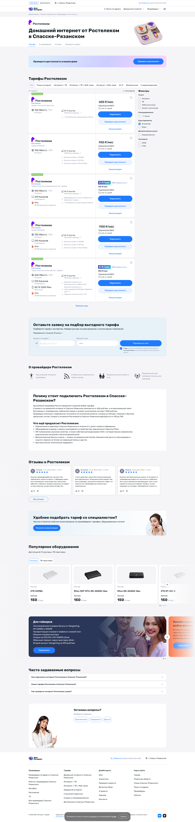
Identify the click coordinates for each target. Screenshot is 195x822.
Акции (147, 116)
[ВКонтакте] (159, 816)
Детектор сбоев (106, 787)
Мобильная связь (148, 105)
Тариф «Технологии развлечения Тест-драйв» (49, 186)
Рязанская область (142, 779)
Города (137, 775)
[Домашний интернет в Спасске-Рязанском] (35, 9)
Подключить (115, 114)
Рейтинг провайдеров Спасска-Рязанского (43, 783)
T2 (30, 796)
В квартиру (146, 124)
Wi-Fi (121, 85)
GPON (144, 143)
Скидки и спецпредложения (76, 798)
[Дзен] (164, 816)
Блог (101, 775)
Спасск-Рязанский (48, 14)
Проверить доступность (148, 61)
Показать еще (82, 306)
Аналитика (103, 779)
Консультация (115, 129)
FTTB (144, 146)
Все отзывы (38, 499)
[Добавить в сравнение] (131, 97)
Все (32, 85)
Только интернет (44, 85)
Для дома (34, 3)
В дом (144, 127)
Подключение (81, 719)
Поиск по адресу (113, 9)
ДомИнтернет (34, 14)
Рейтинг (137, 795)
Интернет (146, 99)
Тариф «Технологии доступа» (42, 105)
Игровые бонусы (148, 135)
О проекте (103, 791)
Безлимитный (132, 85)
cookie (114, 817)
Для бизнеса (45, 3)
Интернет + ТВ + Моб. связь (82, 85)
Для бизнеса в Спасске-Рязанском (79, 802)
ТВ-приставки (46, 561)
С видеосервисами (149, 85)
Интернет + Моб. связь (106, 85)
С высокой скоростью (73, 794)
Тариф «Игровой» (38, 146)
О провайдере (45, 44)
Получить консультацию (47, 528)
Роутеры (33, 561)
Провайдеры (152, 9)
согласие (93, 817)
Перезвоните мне (140, 343)
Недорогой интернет (73, 790)
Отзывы (58, 44)
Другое (107, 719)
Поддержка (96, 719)
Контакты (103, 799)
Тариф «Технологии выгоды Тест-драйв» (47, 270)
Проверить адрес (72, 44)
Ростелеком (34, 792)
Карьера (102, 795)
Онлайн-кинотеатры (150, 108)
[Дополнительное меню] (165, 9)
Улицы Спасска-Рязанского (146, 783)
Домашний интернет (133, 9)
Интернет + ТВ (60, 85)
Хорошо (123, 817)
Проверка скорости (107, 783)
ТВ (143, 102)
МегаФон (33, 788)
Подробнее (183, 645)
